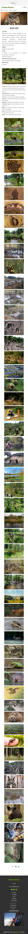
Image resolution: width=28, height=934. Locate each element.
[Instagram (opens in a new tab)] (15, 3)
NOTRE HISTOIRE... (14, 911)
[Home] (1, 10)
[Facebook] (12, 889)
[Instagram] (16, 889)
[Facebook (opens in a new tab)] (14, 3)
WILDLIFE (15, 10)
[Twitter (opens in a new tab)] (12, 3)
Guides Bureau (16, 931)
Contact (4, 64)
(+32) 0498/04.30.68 (14, 886)
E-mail (14, 883)
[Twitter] (14, 889)
